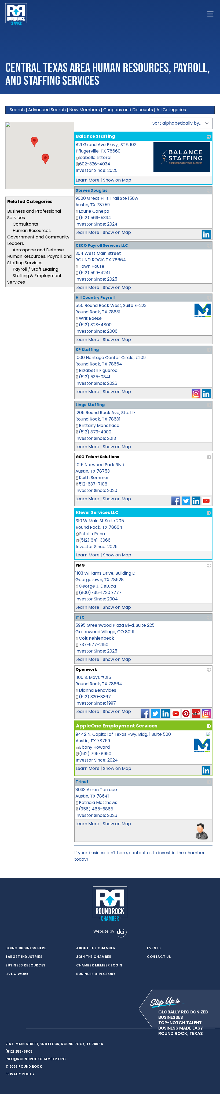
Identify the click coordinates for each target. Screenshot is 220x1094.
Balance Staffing (95, 136)
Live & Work (17, 974)
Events (154, 948)
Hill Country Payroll (95, 297)
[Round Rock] (16, 14)
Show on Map (117, 180)
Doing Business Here (25, 948)
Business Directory (96, 974)
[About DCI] (122, 933)
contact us (140, 853)
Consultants (25, 224)
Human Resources (32, 230)
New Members (84, 110)
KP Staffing (87, 349)
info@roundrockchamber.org (35, 1059)
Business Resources (25, 965)
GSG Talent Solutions (97, 456)
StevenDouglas (91, 190)
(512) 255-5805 (18, 1051)
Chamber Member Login (99, 965)
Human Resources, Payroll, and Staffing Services (39, 259)
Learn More (88, 180)
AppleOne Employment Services (116, 725)
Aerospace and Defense (38, 250)
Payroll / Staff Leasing (35, 269)
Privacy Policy (20, 1074)
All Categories (171, 110)
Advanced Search (47, 110)
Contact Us (159, 957)
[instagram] (18, 1028)
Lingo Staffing (90, 404)
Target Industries (23, 957)
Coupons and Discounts (128, 110)
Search (17, 110)
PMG (80, 565)
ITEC (80, 617)
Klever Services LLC (97, 512)
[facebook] (8, 1028)
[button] (45, 159)
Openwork (86, 669)
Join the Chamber (94, 957)
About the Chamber (95, 948)
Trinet (82, 781)
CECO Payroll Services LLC (102, 245)
